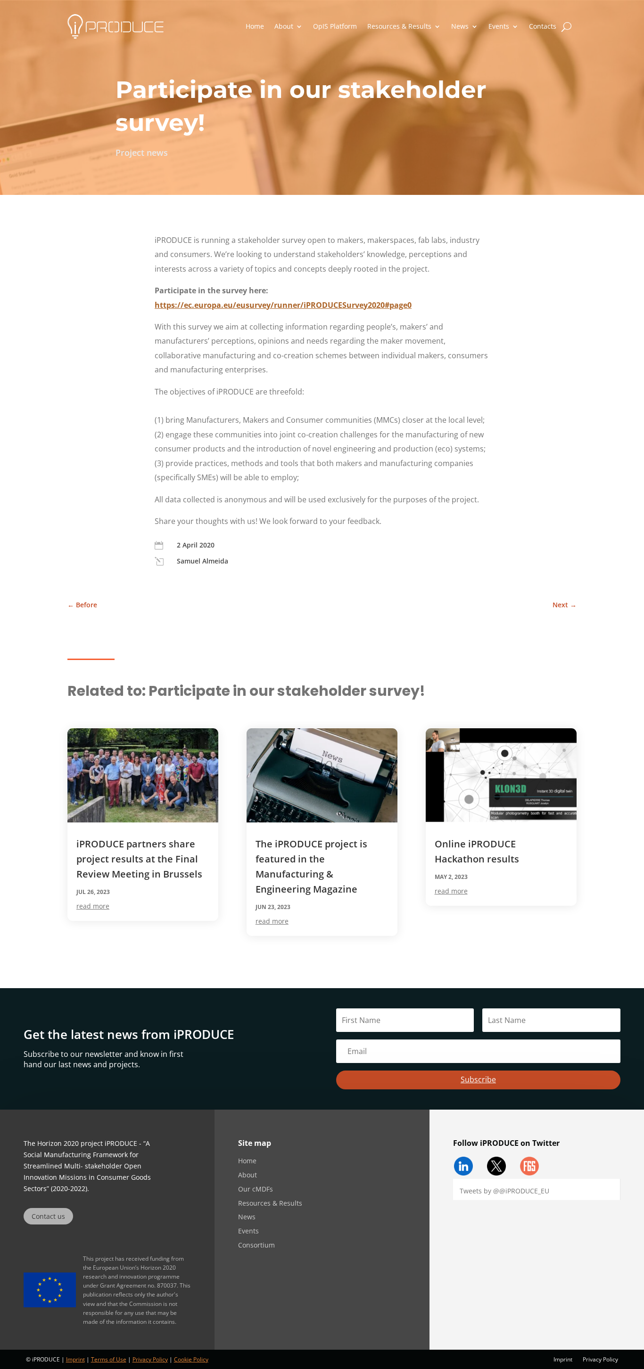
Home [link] (255, 26)
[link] (115, 26)
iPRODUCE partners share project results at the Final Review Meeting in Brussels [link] (139, 859)
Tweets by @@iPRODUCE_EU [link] (504, 1190)
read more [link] (92, 906)
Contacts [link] (542, 26)
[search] (566, 26)
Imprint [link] (75, 1359)
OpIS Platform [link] (335, 26)
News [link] (460, 26)
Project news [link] (142, 152)
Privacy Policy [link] (150, 1359)
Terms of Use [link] (108, 1359)
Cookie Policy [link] (191, 1359)
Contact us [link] (48, 1216)
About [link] (283, 26)
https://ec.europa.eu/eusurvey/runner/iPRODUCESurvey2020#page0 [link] (283, 305)
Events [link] (498, 26)
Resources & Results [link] (399, 26)
